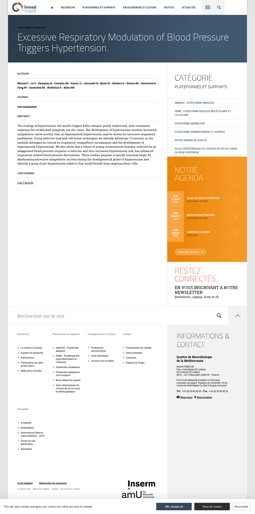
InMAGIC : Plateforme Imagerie (194, 103)
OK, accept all (174, 506)
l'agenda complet (192, 252)
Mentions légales (41, 489)
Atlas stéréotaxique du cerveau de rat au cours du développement (206, 150)
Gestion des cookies (70, 489)
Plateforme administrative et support (200, 132)
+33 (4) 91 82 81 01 (218, 391)
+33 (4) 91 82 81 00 (191, 391)
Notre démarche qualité (191, 140)
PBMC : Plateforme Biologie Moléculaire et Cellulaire (203, 113)
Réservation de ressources (53, 483)
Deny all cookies (212, 506)
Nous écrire (184, 397)
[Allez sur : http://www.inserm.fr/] (141, 485)
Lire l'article (25, 183)
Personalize (241, 506)
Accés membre (25, 483)
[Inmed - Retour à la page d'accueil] (23, 7)
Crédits (55, 489)
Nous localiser (203, 397)
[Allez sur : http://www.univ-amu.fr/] (138, 494)
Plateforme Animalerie (190, 123)
